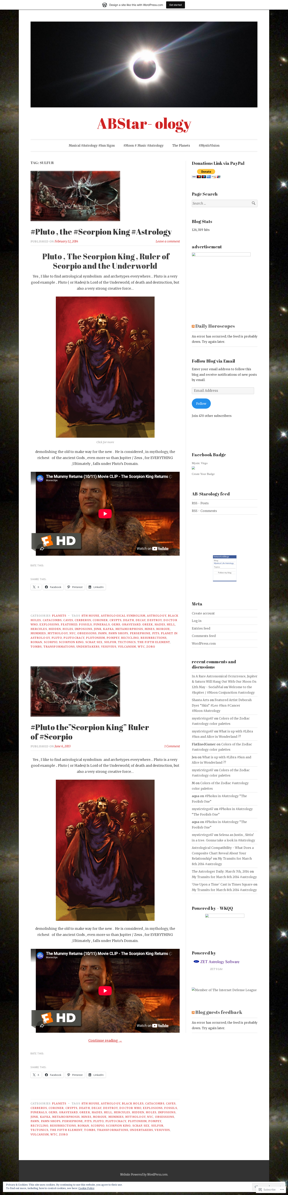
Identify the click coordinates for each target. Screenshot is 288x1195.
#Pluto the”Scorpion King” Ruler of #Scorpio (90, 732)
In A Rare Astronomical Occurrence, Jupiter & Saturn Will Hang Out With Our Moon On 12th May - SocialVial (224, 681)
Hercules (39, 629)
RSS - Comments (204, 511)
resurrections (153, 638)
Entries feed (201, 628)
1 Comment (172, 746)
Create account (203, 613)
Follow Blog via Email (213, 361)
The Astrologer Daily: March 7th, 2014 (220, 871)
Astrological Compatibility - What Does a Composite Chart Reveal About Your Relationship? (223, 853)
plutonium (95, 638)
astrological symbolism (123, 615)
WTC (141, 646)
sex (99, 642)
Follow (201, 404)
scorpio (51, 642)
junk (97, 629)
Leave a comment (168, 241)
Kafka (108, 629)
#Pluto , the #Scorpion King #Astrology (101, 231)
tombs (36, 646)
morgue (163, 629)
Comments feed (204, 636)
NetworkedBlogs (221, 556)
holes (67, 629)
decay (141, 620)
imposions (83, 629)
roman (36, 642)
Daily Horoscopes (215, 326)
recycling (130, 638)
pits (155, 633)
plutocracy (73, 638)
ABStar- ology (144, 123)
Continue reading (105, 1040)
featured (69, 624)
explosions (49, 624)
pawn (102, 633)
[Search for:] (224, 203)
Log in (196, 621)
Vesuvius (108, 646)
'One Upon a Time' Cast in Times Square (222, 884)
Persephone (140, 633)
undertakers (88, 646)
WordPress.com (204, 643)
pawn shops (118, 633)
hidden (55, 629)
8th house (90, 615)
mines (149, 629)
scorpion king (71, 642)
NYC (73, 633)
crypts (115, 620)
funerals (101, 624)
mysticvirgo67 (202, 718)
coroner (100, 620)
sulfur (110, 642)
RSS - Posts (200, 503)
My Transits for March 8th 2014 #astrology (224, 877)
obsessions (87, 633)
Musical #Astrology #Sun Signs (92, 145)
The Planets (181, 145)
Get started (175, 4)
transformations (59, 646)
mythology (58, 633)
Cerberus (83, 620)
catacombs (52, 620)
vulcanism (127, 646)
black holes (133, 1103)
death (128, 620)
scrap (90, 642)
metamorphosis (129, 629)
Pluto (57, 638)
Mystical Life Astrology (224, 563)
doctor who (130, 1108)
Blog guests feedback (218, 1012)
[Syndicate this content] (193, 326)
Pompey (113, 638)
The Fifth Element (153, 642)
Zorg (150, 646)
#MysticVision (209, 145)
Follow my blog (224, 573)
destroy (154, 620)
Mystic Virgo (200, 463)
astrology (156, 615)
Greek (147, 624)
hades (160, 624)
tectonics (127, 642)
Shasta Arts (200, 700)
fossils (85, 624)
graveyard (131, 624)
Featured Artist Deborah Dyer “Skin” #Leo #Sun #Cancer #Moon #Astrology (222, 705)
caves (68, 620)
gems (115, 624)
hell (171, 624)
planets (59, 615)
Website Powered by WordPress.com (144, 1174)
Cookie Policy (86, 1188)
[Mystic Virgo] (193, 468)
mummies (38, 633)
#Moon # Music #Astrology (143, 145)
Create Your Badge (203, 473)
